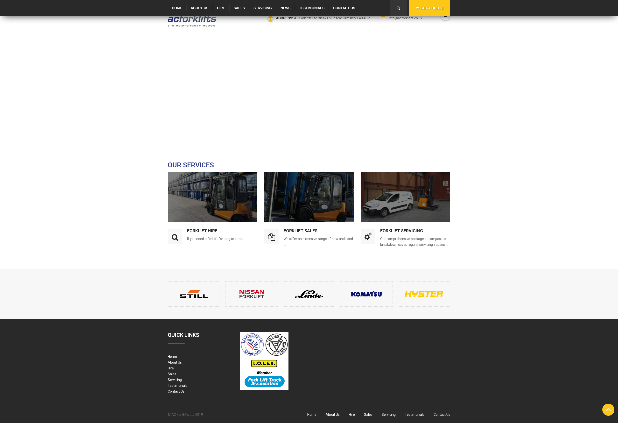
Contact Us (344, 8)
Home (177, 8)
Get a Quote (432, 8)
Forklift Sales (300, 230)
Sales (239, 8)
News (285, 8)
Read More (212, 179)
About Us (199, 8)
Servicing (262, 8)
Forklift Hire (202, 230)
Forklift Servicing (401, 230)
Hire (221, 8)
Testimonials (311, 8)
